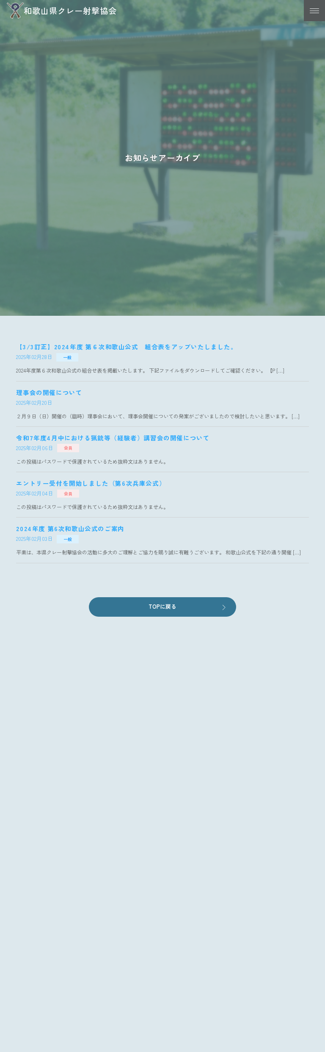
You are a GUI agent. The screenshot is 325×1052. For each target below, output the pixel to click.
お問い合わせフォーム (162, 797)
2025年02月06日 (34, 448)
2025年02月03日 (34, 538)
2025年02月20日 (34, 402)
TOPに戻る (162, 606)
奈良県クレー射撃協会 (60, 895)
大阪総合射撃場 (51, 989)
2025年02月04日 (34, 493)
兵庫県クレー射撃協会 (60, 966)
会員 (68, 448)
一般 (67, 357)
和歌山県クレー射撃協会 (70, 11)
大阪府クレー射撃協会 (60, 919)
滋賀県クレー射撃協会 (60, 942)
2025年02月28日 (34, 357)
